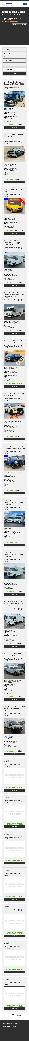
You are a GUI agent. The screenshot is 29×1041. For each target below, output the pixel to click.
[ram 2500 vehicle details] (14, 671)
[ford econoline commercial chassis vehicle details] (14, 312)
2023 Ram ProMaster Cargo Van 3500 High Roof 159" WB (14, 708)
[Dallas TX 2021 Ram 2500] (14, 671)
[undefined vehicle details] (14, 776)
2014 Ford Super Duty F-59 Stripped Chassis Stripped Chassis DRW (14, 502)
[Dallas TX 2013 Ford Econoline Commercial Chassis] (14, 312)
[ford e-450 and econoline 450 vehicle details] (14, 260)
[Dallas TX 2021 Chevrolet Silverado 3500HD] (14, 154)
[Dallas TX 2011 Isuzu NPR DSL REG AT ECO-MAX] (14, 621)
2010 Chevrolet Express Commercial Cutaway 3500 (14, 83)
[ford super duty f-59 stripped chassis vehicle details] (14, 519)
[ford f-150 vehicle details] (14, 358)
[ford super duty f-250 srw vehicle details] (14, 463)
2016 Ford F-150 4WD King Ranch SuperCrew (14, 342)
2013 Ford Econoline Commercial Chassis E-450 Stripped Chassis (14, 295)
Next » (19, 1015)
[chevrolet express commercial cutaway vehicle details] (14, 99)
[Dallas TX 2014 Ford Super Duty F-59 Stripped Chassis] (14, 519)
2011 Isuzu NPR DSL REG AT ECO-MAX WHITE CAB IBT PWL (14, 604)
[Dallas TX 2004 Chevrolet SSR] (14, 206)
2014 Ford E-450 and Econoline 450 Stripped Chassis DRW (12, 243)
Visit (11, 21)
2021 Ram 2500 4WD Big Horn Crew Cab (13, 655)
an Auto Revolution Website (9, 1026)
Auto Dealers (19, 24)
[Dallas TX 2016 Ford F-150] (14, 358)
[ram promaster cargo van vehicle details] (14, 725)
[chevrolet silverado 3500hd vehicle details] (14, 154)
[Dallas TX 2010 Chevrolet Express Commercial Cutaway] (14, 99)
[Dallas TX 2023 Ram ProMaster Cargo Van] (14, 725)
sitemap (4, 1028)
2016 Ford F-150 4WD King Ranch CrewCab (14, 395)
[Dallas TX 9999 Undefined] (14, 776)
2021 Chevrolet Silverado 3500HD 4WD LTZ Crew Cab (13, 137)
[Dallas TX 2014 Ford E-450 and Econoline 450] (14, 260)
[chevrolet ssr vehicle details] (14, 206)
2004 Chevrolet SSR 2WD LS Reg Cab (13, 190)
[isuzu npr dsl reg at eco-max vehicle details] (14, 621)
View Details (14, 127)
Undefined (7, 761)
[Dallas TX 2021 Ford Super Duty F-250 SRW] (14, 463)
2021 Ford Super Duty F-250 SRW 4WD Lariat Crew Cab (14, 447)
